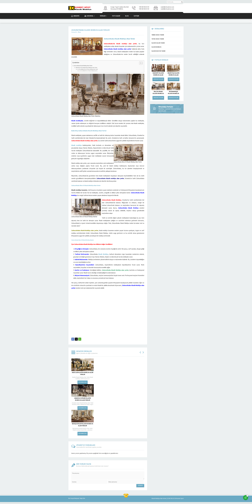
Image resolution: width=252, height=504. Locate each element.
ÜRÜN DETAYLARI (158, 79)
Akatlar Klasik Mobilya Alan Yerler (82, 374)
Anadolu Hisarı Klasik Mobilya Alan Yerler (82, 399)
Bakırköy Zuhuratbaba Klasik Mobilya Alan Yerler (86, 67)
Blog (79, 32)
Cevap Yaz (233, 489)
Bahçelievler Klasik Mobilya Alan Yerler (82, 425)
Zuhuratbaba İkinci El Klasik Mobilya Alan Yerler (88, 69)
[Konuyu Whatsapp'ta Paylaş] (79, 339)
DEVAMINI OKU (82, 382)
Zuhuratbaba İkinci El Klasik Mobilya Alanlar (88, 70)
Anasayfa (74, 32)
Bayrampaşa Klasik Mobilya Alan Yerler (173, 94)
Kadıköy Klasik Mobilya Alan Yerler (158, 75)
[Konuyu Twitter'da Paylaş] (76, 339)
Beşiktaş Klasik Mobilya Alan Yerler (173, 75)
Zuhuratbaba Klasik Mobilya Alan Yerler (83, 66)
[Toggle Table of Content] (140, 63)
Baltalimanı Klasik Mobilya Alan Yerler (158, 94)
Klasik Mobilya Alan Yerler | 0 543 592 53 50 (164, 498)
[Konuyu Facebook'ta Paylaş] (72, 339)
